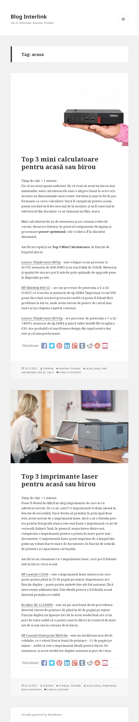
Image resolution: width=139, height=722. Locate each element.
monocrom (34, 689)
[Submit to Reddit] (90, 346)
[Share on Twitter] (52, 346)
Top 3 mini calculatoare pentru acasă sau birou (59, 163)
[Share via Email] (105, 346)
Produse (75, 368)
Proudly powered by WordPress (41, 714)
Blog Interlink (29, 16)
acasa (89, 368)
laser (24, 689)
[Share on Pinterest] (59, 346)
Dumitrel (48, 368)
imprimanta (109, 685)
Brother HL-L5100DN (37, 605)
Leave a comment (70, 372)
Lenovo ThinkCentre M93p (41, 262)
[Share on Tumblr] (82, 346)
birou (97, 368)
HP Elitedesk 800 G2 (35, 288)
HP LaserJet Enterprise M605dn (44, 635)
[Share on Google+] (74, 346)
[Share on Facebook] (44, 346)
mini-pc (41, 372)
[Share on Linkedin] (67, 346)
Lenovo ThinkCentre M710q (41, 318)
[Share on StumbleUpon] (97, 346)
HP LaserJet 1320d (34, 574)
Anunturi (64, 368)
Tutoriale (75, 685)
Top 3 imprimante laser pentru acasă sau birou (59, 480)
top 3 (50, 372)
